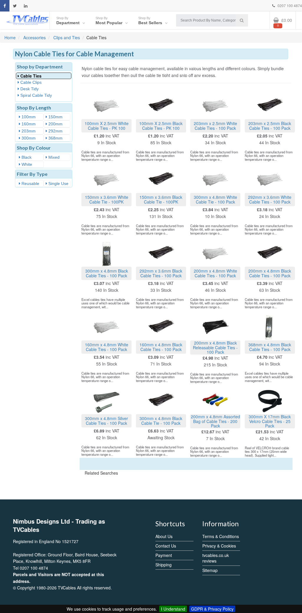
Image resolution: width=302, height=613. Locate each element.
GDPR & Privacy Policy (212, 609)
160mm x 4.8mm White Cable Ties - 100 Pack (106, 347)
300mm (28, 138)
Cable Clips (30, 82)
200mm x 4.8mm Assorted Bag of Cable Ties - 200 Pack (215, 421)
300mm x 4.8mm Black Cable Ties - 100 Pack (106, 273)
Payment (163, 555)
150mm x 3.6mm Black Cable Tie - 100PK (160, 199)
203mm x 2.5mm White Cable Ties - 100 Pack (215, 125)
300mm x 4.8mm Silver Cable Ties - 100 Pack (106, 420)
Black (26, 157)
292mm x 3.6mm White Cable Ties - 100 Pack (269, 199)
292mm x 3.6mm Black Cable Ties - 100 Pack (160, 273)
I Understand (173, 609)
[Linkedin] (25, 6)
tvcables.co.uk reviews (215, 558)
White (26, 164)
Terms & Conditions (220, 536)
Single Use (57, 183)
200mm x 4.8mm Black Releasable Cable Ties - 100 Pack (215, 347)
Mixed (53, 157)
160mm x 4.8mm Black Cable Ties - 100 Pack (160, 347)
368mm (55, 138)
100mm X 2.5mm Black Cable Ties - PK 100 (161, 125)
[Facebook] (4, 6)
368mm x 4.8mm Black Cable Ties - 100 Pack (269, 347)
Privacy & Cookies (219, 546)
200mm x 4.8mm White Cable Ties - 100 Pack (215, 273)
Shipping (163, 565)
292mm (55, 131)
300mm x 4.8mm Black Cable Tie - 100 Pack (160, 420)
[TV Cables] (27, 19)
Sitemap (210, 570)
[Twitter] (14, 6)
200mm (55, 124)
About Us (164, 536)
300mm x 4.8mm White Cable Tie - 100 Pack (215, 199)
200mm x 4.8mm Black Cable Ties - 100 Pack (269, 273)
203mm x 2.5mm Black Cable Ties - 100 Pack (269, 125)
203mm (28, 131)
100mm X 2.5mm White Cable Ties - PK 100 (107, 125)
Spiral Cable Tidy (35, 95)
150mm (55, 116)
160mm (28, 124)
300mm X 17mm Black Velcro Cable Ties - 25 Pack (270, 421)
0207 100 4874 (289, 5)
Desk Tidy (29, 88)
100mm (28, 116)
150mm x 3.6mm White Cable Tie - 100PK (106, 199)
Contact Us (165, 546)
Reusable (29, 183)
